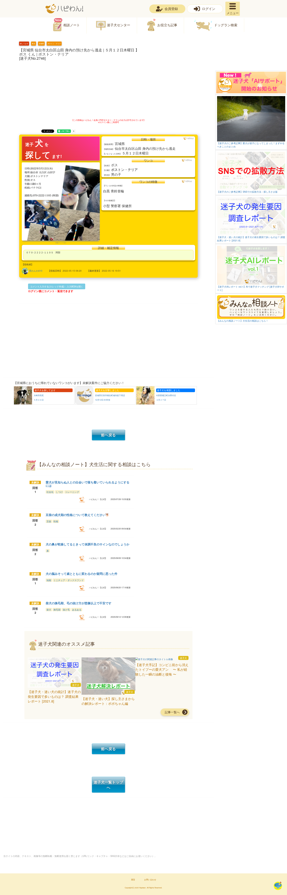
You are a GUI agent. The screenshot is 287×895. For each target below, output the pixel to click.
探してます (24, 43)
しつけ (59, 492)
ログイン (208, 8)
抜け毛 (66, 609)
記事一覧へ (172, 712)
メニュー (233, 13)
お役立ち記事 (167, 24)
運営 (133, 879)
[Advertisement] (251, 56)
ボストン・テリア (54, 43)
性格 (55, 521)
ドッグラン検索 (225, 24)
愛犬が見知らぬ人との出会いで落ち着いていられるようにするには (87, 484)
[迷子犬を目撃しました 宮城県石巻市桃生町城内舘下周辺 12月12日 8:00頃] (105, 403)
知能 (49, 580)
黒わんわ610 (35, 270)
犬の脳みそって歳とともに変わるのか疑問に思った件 (81, 574)
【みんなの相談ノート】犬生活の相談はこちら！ (242, 320)
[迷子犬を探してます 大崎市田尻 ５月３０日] (44, 403)
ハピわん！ (64, 8)
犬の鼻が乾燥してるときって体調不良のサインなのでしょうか (87, 544)
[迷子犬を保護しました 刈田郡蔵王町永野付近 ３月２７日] (166, 403)
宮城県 (41, 43)
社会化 (50, 492)
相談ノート (71, 24)
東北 (33, 43)
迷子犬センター (118, 24)
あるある (76, 609)
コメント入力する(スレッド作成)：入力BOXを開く (56, 286)
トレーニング (72, 492)
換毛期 (56, 609)
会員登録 (171, 8)
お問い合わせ (150, 879)
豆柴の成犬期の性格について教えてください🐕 (77, 515)
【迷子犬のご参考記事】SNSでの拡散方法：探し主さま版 (247, 191)
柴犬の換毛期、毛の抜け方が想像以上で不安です (78, 603)
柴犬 (49, 609)
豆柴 (49, 521)
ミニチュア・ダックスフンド (68, 580)
